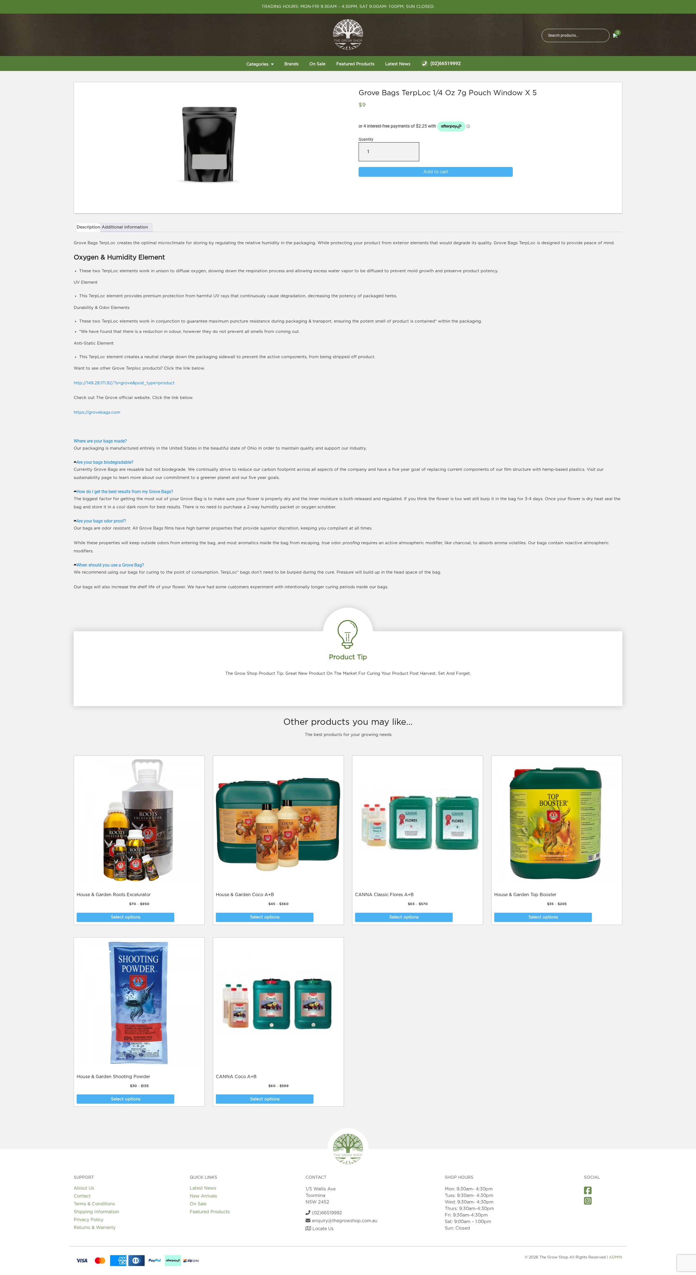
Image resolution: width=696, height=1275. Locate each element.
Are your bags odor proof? (101, 521)
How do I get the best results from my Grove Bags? (124, 491)
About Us (84, 1188)
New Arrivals (203, 1196)
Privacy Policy (88, 1220)
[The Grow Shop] (348, 34)
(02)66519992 (445, 63)
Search (603, 35)
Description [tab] (88, 227)
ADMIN (615, 1257)
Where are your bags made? (100, 441)
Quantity (366, 149)
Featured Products (355, 64)
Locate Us (322, 1229)
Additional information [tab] (125, 227)
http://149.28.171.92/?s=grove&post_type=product (124, 383)
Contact (82, 1196)
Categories (257, 64)
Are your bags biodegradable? (104, 462)
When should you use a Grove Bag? (110, 565)
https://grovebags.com (97, 412)
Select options (125, 917)
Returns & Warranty (95, 1228)
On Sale (317, 64)
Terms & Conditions (94, 1204)
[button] (348, 441)
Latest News (397, 64)
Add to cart (435, 172)
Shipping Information (96, 1212)
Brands (291, 64)
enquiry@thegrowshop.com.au (343, 1221)
